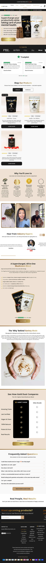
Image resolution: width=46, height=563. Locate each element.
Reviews (22, 5)
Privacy (24, 537)
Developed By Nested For (23, 562)
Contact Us (32, 541)
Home (12, 5)
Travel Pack (24, 533)
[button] (11, 126)
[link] (15, 15)
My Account (24, 541)
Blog (32, 529)
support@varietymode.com (8, 529)
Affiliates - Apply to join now (32, 537)
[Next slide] (44, 67)
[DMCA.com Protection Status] (6, 534)
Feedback (23, 539)
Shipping (32, 531)
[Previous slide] (2, 67)
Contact (25, 7)
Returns (24, 543)
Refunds (32, 533)
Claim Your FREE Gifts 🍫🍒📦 (24, 1)
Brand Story (36, 5)
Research (29, 5)
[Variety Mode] (4, 6)
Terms (23, 535)
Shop (17, 5)
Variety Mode (25, 557)
